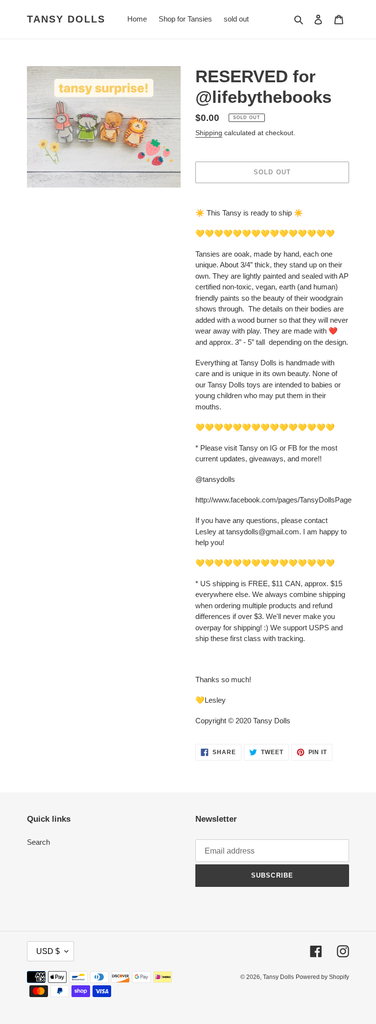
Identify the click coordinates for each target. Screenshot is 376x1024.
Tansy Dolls (66, 19)
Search (38, 842)
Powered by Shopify (322, 977)
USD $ (48, 951)
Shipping (208, 133)
